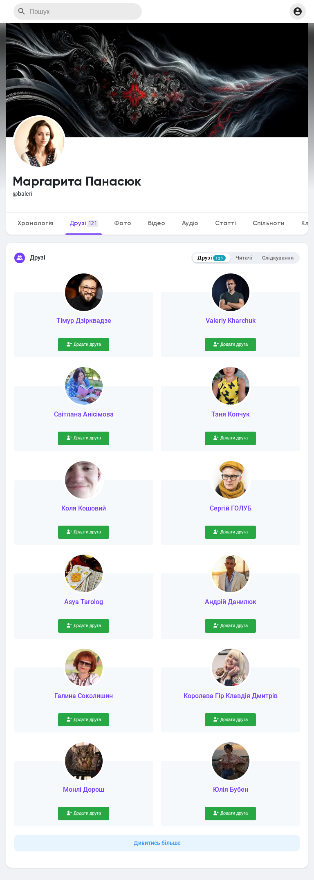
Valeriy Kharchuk (231, 321)
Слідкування (278, 258)
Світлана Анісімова (84, 414)
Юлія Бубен (230, 789)
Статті (225, 223)
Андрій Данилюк (230, 602)
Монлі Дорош (83, 789)
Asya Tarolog (83, 602)
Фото (123, 223)
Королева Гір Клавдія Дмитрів (231, 696)
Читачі (244, 258)
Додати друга (87, 344)
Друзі (83, 223)
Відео (157, 223)
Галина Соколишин (83, 696)
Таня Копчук (230, 414)
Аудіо (190, 223)
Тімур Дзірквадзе (83, 321)
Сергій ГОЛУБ (230, 508)
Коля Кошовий (83, 508)
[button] (297, 11)
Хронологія (35, 223)
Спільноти (269, 223)
